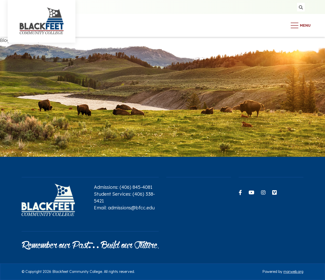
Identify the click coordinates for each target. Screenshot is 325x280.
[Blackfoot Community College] (41, 25)
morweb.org (293, 271)
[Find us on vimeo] (274, 192)
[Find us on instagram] (263, 192)
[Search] (301, 7)
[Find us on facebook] (240, 192)
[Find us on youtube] (251, 192)
